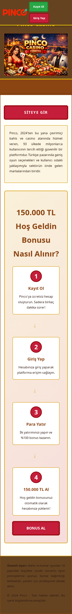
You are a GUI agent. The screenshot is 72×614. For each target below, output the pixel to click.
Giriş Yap (39, 18)
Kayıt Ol (38, 7)
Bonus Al (36, 528)
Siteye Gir (36, 112)
